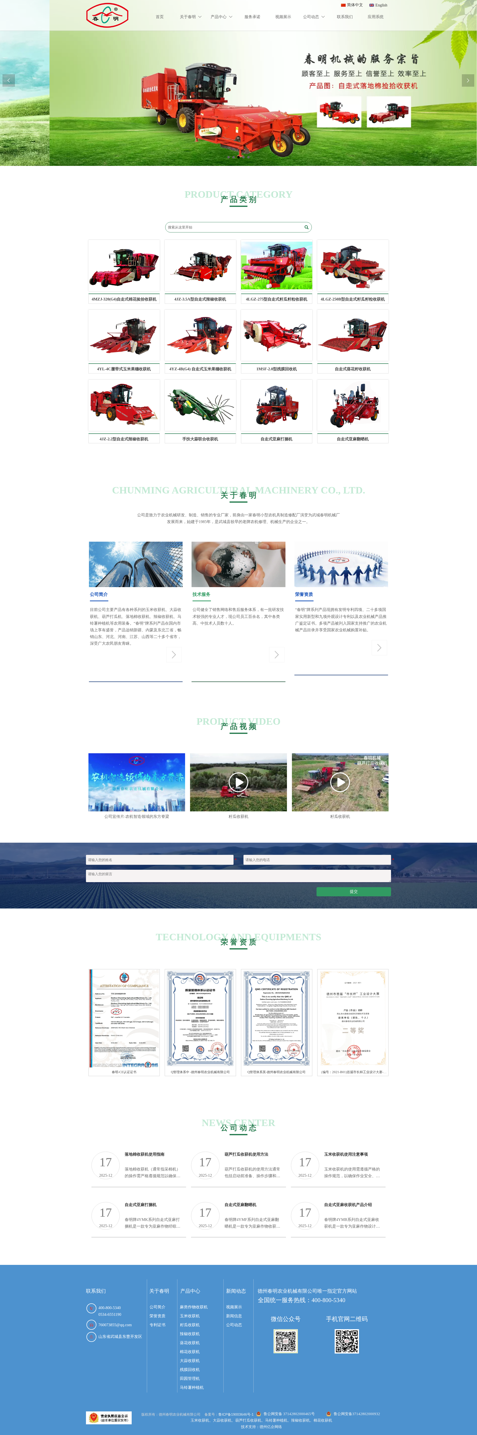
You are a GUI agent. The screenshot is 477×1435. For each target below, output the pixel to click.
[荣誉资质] (109, 1417)
